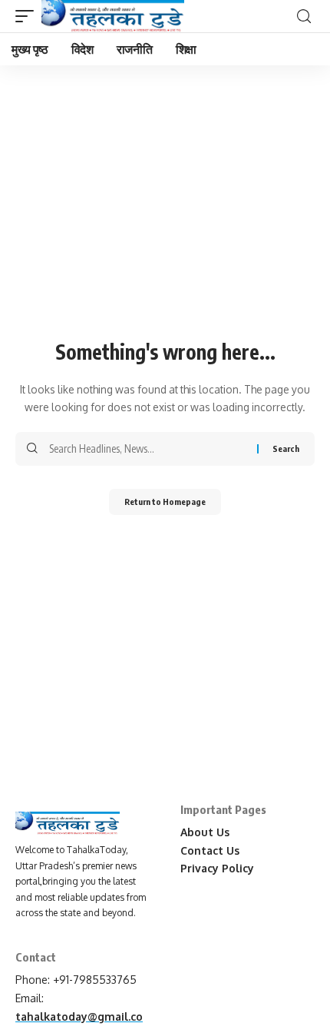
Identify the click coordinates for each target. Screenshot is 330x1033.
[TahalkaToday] (112, 16)
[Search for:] (147, 449)
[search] (304, 16)
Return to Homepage (165, 502)
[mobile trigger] (28, 16)
